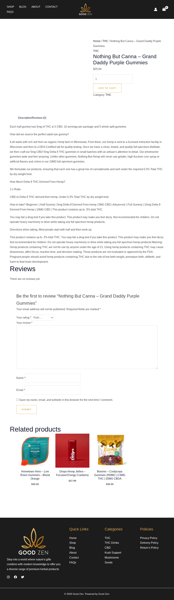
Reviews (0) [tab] (39, 117)
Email (20, 390)
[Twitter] (22, 577)
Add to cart (107, 88)
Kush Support (113, 552)
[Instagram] (8, 577)
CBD (108, 547)
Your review (24, 322)
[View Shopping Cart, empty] (164, 9)
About (35, 6)
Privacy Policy (148, 538)
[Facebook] (15, 577)
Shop (10, 6)
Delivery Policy (149, 542)
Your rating (23, 317)
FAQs (10, 11)
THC (105, 41)
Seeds (108, 562)
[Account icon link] (155, 9)
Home (96, 41)
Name (20, 377)
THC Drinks (112, 542)
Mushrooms (112, 557)
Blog (22, 6)
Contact (51, 6)
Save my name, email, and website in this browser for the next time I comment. (66, 399)
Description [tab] (25, 117)
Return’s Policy (149, 547)
